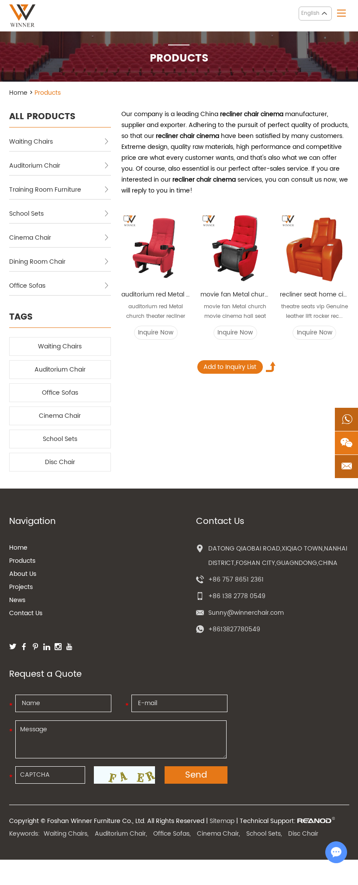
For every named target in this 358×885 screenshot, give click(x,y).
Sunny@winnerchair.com (246, 613)
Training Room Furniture (45, 190)
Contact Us (25, 613)
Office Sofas (27, 286)
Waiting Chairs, (66, 834)
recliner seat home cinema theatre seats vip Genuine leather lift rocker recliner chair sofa (314, 294)
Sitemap (222, 821)
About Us (22, 574)
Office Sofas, (172, 834)
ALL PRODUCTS (42, 117)
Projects (21, 587)
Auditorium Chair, (121, 834)
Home (18, 93)
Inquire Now (155, 332)
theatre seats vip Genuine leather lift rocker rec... (314, 311)
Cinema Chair (30, 238)
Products (22, 561)
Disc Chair (60, 462)
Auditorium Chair (34, 166)
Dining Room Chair (37, 262)
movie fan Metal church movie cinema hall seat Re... (235, 312)
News (17, 600)
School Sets (26, 214)
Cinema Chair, (218, 834)
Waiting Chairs (31, 142)
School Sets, (264, 834)
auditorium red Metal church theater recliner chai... (155, 312)
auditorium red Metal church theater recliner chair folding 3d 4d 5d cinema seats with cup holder (156, 294)
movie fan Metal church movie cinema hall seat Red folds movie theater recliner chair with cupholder (235, 294)
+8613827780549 (234, 629)
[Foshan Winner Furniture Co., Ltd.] (22, 15)
